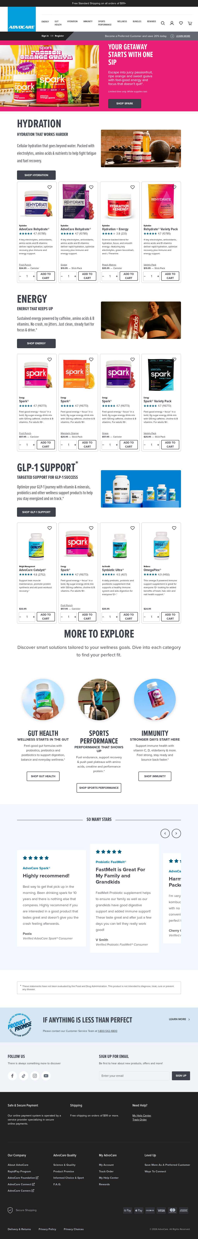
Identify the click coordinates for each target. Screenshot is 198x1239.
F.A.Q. (57, 1184)
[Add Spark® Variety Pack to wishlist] (174, 360)
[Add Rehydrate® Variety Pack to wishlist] (174, 187)
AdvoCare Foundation (22, 1177)
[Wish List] (181, 23)
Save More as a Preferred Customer (167, 1165)
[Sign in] (172, 23)
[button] (165, 833)
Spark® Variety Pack (157, 401)
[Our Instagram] (34, 1075)
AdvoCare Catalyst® (32, 570)
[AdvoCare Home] (22, 24)
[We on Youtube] (46, 1075)
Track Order (139, 1119)
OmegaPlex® (152, 570)
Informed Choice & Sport (68, 1177)
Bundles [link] (137, 21)
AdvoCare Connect (20, 1184)
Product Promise (63, 1171)
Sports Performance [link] (105, 23)
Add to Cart (46, 276)
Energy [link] (45, 21)
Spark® (24, 401)
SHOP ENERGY (36, 343)
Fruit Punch (25, 264)
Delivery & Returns (19, 1229)
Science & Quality (64, 1165)
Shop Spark (124, 103)
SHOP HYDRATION (36, 175)
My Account (106, 1165)
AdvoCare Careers (20, 1190)
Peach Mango (109, 264)
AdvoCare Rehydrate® (34, 229)
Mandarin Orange (70, 433)
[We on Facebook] (12, 1075)
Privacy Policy (47, 1229)
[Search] (163, 23)
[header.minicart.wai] (190, 23)
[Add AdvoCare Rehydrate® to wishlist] (49, 187)
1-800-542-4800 (107, 1031)
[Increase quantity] (34, 276)
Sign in (45, 35)
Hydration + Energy (115, 229)
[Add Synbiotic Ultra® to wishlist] (132, 528)
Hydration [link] (72, 21)
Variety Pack (150, 264)
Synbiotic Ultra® (113, 570)
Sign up (181, 1075)
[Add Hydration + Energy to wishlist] (132, 187)
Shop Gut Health (43, 776)
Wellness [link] (122, 21)
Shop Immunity (155, 776)
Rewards (104, 1184)
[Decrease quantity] (20, 276)
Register (59, 35)
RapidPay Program (19, 1171)
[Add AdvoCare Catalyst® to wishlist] (49, 528)
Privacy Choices (74, 1229)
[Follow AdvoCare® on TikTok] (23, 1075)
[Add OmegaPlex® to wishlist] (174, 528)
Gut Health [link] (58, 23)
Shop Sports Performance (99, 788)
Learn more (177, 1019)
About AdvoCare (18, 1165)
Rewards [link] (151, 21)
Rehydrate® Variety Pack (161, 229)
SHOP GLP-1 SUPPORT (36, 512)
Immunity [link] (87, 21)
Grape (64, 264)
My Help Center (141, 1115)
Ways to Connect (155, 1171)
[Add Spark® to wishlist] (49, 360)
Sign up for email (114, 1057)
